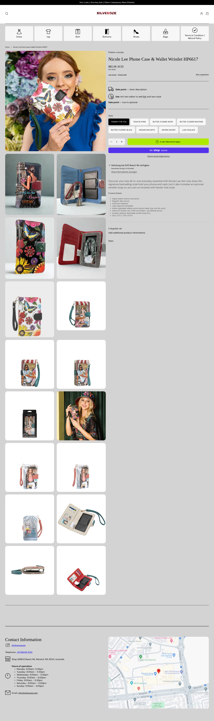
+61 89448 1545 (24, 652)
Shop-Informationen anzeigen (124, 172)
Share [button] (110, 241)
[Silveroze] (106, 13)
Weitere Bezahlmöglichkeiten (158, 156)
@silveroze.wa (19, 645)
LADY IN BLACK (188, 130)
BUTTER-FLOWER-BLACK (121, 130)
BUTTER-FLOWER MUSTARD (191, 122)
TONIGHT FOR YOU (119, 122)
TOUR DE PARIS (139, 122)
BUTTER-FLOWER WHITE (163, 122)
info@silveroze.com (28, 693)
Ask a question (202, 74)
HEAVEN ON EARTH (147, 130)
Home (7, 47)
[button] (7, 13)
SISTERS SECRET (169, 130)
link (144, 96)
